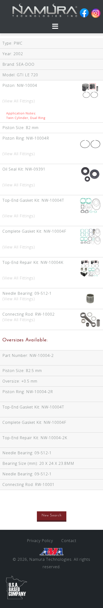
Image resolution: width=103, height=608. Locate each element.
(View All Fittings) (18, 101)
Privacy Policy (40, 540)
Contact (68, 540)
